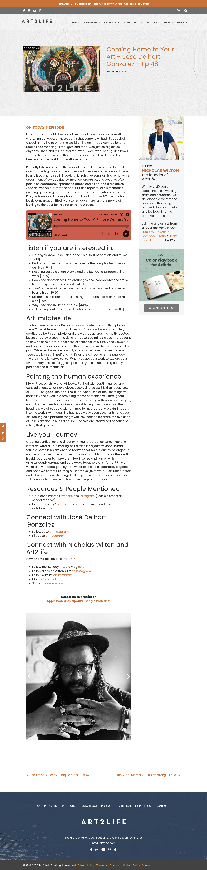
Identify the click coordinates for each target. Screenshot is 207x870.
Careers (147, 865)
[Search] (185, 10)
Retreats (110, 22)
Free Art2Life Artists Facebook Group (155, 234)
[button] (99, 22)
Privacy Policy (86, 865)
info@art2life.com (104, 843)
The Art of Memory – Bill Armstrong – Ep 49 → (149, 775)
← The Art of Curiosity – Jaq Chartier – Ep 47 (57, 775)
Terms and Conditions (109, 865)
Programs (90, 22)
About (75, 22)
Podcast (153, 22)
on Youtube (54, 583)
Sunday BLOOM (132, 22)
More (180, 22)
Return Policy (132, 865)
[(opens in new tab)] (161, 275)
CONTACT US (164, 806)
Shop (167, 22)
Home (37, 806)
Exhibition (124, 806)
